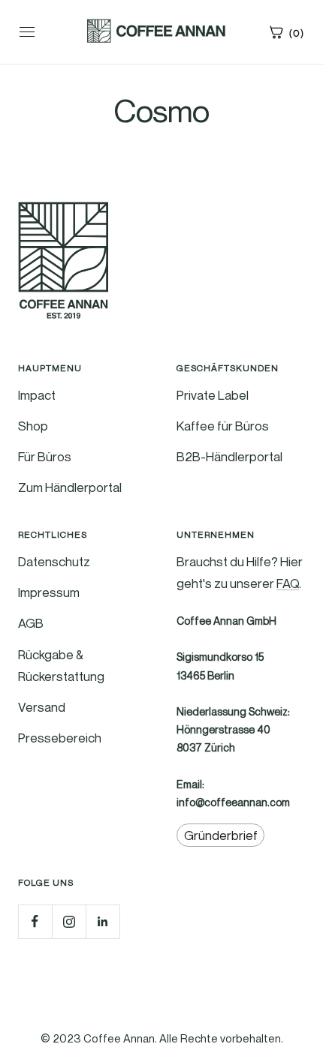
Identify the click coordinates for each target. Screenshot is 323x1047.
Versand (41, 707)
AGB (31, 623)
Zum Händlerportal (70, 487)
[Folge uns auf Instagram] (69, 921)
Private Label (213, 395)
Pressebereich (59, 738)
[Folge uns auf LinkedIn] (102, 921)
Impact (37, 395)
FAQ (287, 583)
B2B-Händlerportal (229, 456)
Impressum (49, 592)
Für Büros (44, 456)
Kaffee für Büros (223, 426)
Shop (33, 426)
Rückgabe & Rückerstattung (61, 665)
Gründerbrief (221, 835)
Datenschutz (54, 561)
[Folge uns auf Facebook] (35, 921)
